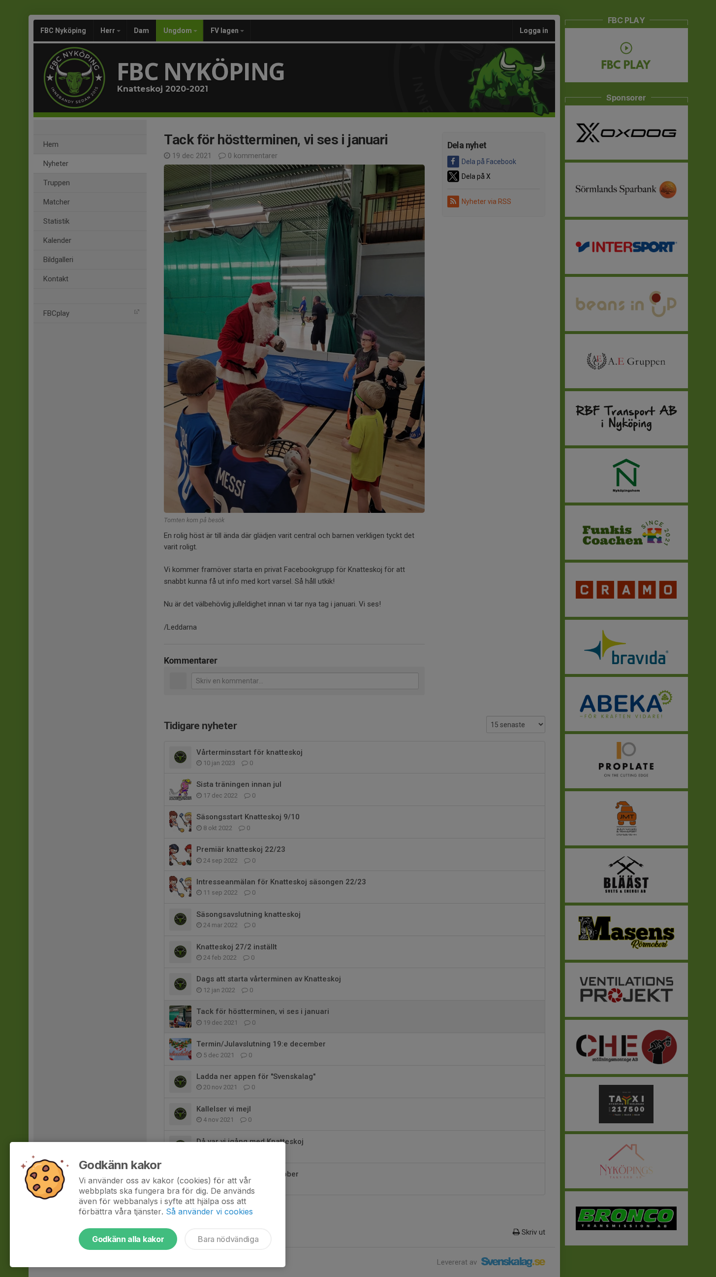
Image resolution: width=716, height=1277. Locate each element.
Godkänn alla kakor (128, 1239)
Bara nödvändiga (228, 1239)
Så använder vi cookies (209, 1211)
